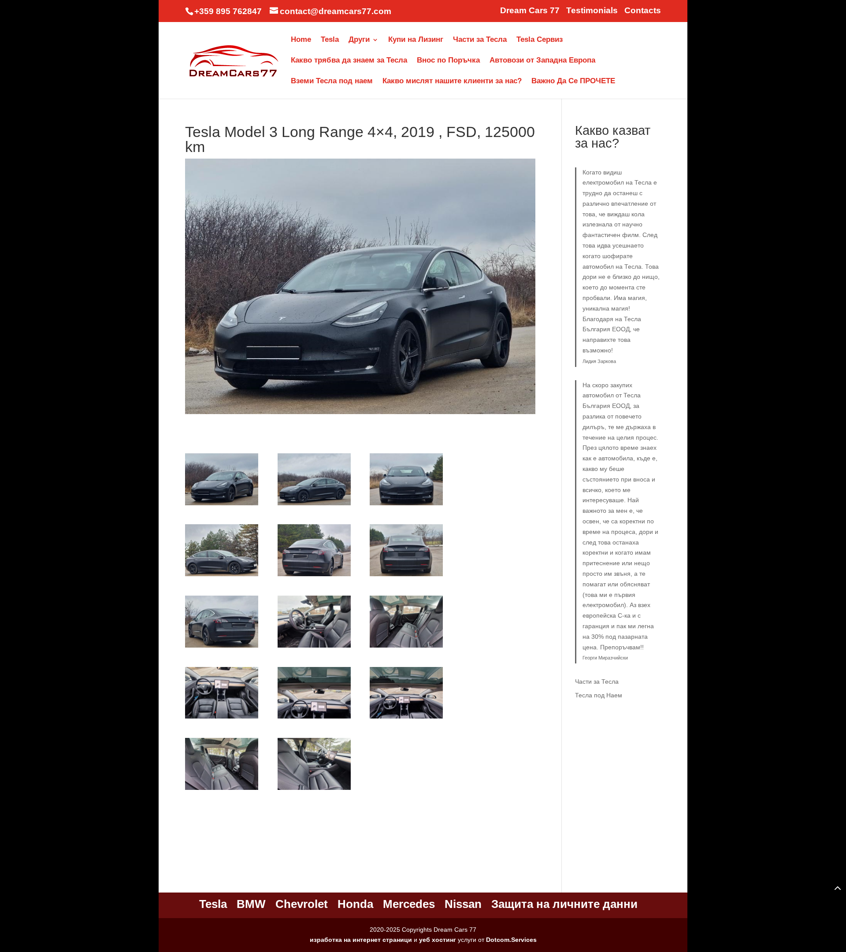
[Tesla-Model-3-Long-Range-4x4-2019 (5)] (314, 576)
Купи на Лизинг (415, 40)
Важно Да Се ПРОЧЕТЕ (573, 81)
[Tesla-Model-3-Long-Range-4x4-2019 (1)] (221, 505)
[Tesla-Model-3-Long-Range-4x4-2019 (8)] (314, 647)
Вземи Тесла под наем (332, 81)
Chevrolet (301, 904)
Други (359, 40)
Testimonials (592, 10)
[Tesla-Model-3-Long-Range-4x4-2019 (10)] (221, 718)
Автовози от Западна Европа (542, 60)
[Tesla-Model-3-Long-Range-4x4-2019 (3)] (406, 505)
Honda (355, 904)
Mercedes (409, 904)
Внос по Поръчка (448, 60)
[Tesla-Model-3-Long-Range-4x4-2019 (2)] (314, 505)
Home (301, 40)
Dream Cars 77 (530, 10)
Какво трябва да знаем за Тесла (349, 60)
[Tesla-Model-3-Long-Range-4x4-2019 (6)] (406, 576)
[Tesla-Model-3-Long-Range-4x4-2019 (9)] (406, 647)
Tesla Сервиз (539, 40)
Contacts (642, 10)
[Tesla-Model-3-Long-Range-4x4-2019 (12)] (406, 718)
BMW (251, 904)
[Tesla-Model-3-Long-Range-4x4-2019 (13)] (221, 789)
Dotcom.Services (511, 939)
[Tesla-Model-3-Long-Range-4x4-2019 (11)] (314, 718)
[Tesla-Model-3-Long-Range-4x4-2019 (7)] (221, 647)
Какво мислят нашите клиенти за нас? (452, 81)
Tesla (330, 40)
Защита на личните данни (564, 904)
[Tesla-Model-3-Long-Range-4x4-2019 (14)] (314, 789)
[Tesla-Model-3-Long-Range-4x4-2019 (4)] (221, 576)
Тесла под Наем (598, 695)
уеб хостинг (437, 939)
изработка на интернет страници (361, 939)
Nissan (463, 904)
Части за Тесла (480, 40)
